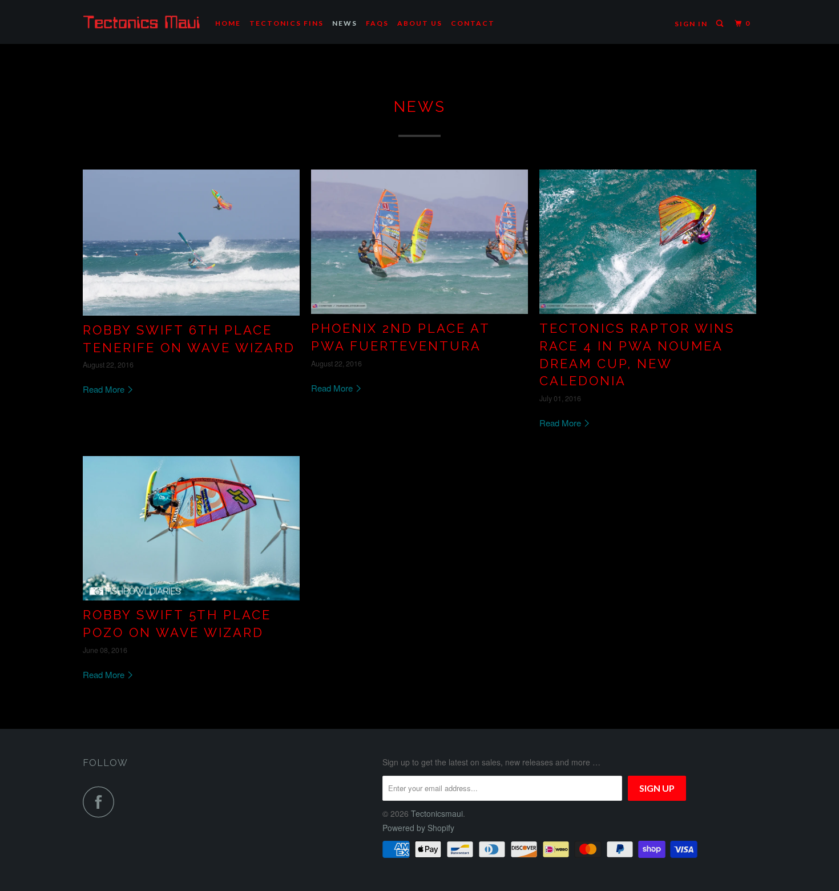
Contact (473, 23)
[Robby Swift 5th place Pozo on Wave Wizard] (191, 528)
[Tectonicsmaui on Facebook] (101, 801)
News (344, 23)
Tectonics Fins (286, 23)
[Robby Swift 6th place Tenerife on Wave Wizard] (191, 243)
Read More (105, 389)
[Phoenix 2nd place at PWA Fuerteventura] (419, 242)
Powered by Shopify (418, 827)
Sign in (691, 23)
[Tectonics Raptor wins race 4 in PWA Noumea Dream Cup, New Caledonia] (647, 242)
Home (228, 23)
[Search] (721, 23)
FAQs (377, 23)
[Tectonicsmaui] (141, 22)
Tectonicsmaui (437, 813)
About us (419, 23)
